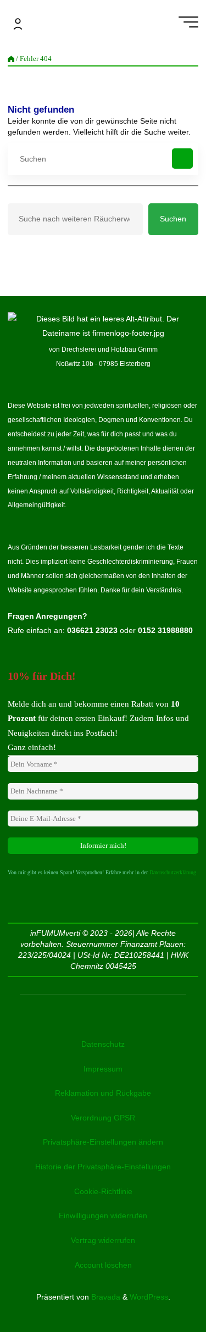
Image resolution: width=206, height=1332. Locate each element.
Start (11, 59)
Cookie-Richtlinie (103, 1191)
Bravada (104, 1296)
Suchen (173, 218)
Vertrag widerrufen (103, 1240)
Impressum (103, 1068)
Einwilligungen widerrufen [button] (103, 1215)
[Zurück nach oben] (163, 1289)
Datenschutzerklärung (172, 872)
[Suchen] (182, 158)
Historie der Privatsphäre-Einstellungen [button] (103, 1166)
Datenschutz (103, 1044)
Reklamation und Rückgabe (103, 1093)
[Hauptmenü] (188, 21)
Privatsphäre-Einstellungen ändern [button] (103, 1141)
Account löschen (103, 1265)
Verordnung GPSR (103, 1117)
